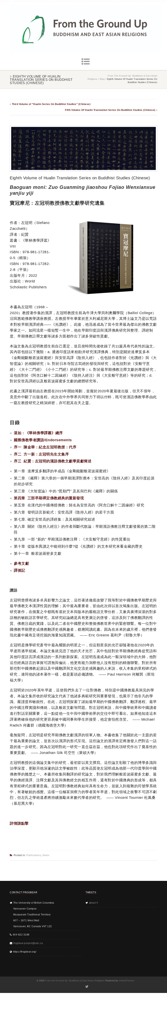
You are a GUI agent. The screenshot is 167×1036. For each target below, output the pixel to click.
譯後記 (19, 570)
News (46, 855)
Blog (102, 79)
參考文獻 (21, 563)
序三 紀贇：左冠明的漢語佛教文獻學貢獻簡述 (52, 461)
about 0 (93, 902)
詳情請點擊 (19, 823)
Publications (33, 855)
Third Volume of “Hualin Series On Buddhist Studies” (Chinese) (51, 104)
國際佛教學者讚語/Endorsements (43, 440)
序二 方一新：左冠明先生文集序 (41, 454)
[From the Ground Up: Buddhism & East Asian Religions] (85, 29)
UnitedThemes (126, 980)
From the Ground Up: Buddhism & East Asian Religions (75, 980)
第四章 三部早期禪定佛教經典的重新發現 (49, 498)
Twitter (86, 987)
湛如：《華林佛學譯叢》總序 (38, 433)
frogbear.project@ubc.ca (28, 943)
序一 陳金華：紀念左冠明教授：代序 (45, 447)
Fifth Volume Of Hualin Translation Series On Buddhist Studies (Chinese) (110, 110)
